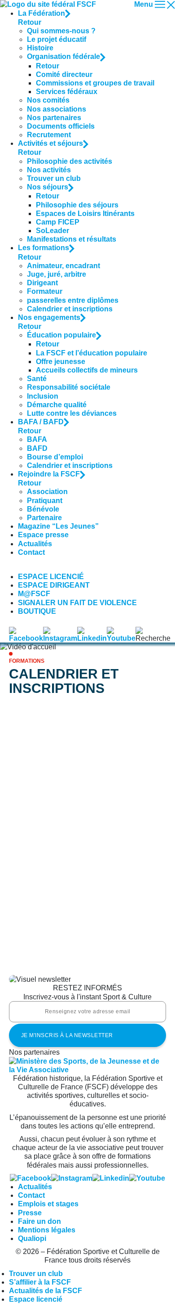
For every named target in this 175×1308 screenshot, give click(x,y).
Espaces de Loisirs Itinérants (85, 213)
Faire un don (39, 1221)
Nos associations (56, 109)
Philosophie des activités (69, 161)
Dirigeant (42, 283)
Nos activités (49, 170)
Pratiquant (44, 500)
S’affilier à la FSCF (40, 1282)
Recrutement (49, 135)
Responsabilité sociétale (68, 387)
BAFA (37, 439)
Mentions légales (46, 1230)
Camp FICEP (57, 222)
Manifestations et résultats (71, 239)
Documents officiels (61, 126)
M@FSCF (34, 594)
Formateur (44, 291)
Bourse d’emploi (55, 457)
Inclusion (42, 396)
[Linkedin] (110, 1178)
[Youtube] (147, 1178)
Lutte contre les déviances (72, 413)
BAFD (37, 448)
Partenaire (44, 517)
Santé (37, 378)
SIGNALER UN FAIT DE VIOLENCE (77, 603)
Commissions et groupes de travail (95, 83)
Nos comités (48, 100)
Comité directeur (64, 74)
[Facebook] (30, 1178)
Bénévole (43, 509)
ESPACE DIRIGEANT (54, 585)
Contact (31, 552)
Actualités (35, 544)
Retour (29, 22)
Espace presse (43, 535)
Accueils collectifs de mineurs (87, 370)
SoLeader (52, 230)
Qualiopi (32, 1238)
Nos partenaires (54, 117)
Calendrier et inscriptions (70, 309)
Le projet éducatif (56, 39)
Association (47, 491)
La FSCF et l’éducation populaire (91, 353)
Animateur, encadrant (63, 266)
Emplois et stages (48, 1204)
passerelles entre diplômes (72, 300)
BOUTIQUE (37, 611)
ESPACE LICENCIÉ (51, 576)
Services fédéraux (66, 91)
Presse (30, 1213)
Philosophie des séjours (77, 205)
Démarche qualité (57, 405)
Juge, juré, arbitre (56, 274)
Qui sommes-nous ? (61, 31)
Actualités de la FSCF (45, 1291)
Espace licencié (35, 1299)
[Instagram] (71, 1178)
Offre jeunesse (60, 361)
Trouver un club (54, 178)
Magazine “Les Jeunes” (58, 526)
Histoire (40, 48)
